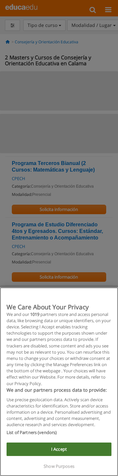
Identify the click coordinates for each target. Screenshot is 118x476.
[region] (59, 381)
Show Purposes (59, 466)
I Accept (59, 449)
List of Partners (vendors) (32, 432)
